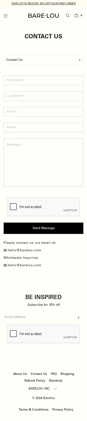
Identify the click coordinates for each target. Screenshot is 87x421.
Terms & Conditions (34, 409)
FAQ (54, 374)
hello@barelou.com (24, 250)
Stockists (56, 380)
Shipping (67, 374)
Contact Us (39, 374)
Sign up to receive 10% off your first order (44, 3)
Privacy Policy (62, 409)
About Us (20, 374)
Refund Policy (34, 380)
